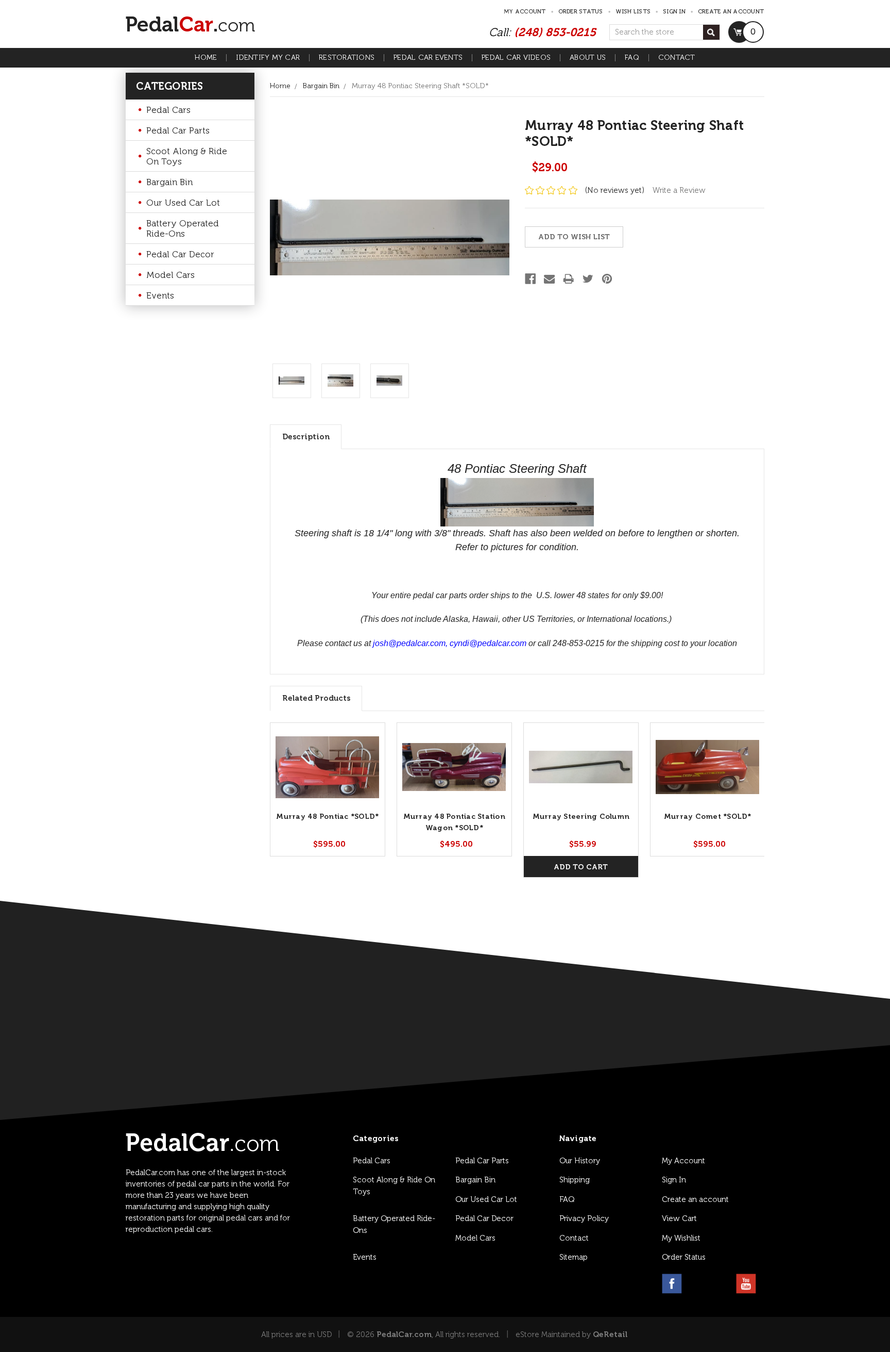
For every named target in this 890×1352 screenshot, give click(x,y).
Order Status (580, 11)
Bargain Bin (169, 182)
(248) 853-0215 (555, 32)
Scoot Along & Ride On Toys (186, 156)
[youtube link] (746, 1284)
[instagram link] (697, 1284)
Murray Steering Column (581, 816)
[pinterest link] (721, 1284)
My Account (525, 11)
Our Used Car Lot (183, 202)
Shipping (574, 1179)
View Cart (679, 1218)
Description (306, 436)
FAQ (632, 57)
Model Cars (170, 275)
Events (160, 295)
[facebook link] (672, 1284)
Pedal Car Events (428, 57)
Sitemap (573, 1257)
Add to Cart (581, 867)
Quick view (327, 767)
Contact (676, 57)
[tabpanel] (327, 789)
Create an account (731, 11)
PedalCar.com (404, 1334)
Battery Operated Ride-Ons (182, 228)
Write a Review (679, 190)
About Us (588, 57)
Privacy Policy (584, 1218)
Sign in (674, 11)
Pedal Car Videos (516, 57)
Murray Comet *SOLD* (707, 816)
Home (206, 57)
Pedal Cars (168, 110)
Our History (579, 1160)
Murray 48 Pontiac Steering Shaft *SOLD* (420, 85)
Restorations (346, 57)
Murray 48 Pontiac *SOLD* (327, 816)
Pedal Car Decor (180, 254)
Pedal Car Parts (178, 130)
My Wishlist (681, 1238)
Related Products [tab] (316, 698)
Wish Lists (633, 11)
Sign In (674, 1179)
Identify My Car (268, 57)
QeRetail (610, 1334)
